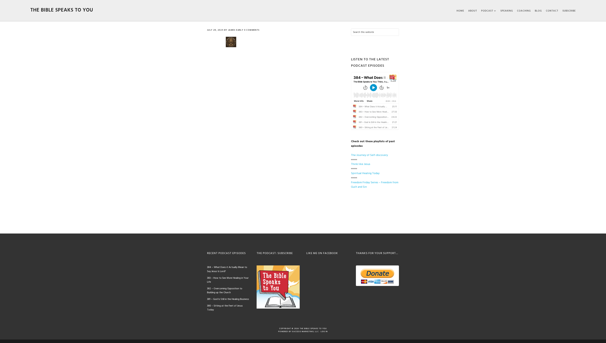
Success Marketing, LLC (305, 331)
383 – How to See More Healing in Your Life (228, 280)
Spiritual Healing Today (365, 173)
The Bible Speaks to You (61, 10)
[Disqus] (274, 97)
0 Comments (252, 30)
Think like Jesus (360, 164)
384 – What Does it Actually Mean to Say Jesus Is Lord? (227, 269)
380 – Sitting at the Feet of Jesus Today (225, 308)
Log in (324, 331)
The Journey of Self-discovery (369, 155)
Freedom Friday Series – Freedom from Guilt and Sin (374, 184)
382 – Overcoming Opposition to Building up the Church (224, 291)
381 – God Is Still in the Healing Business (228, 299)
